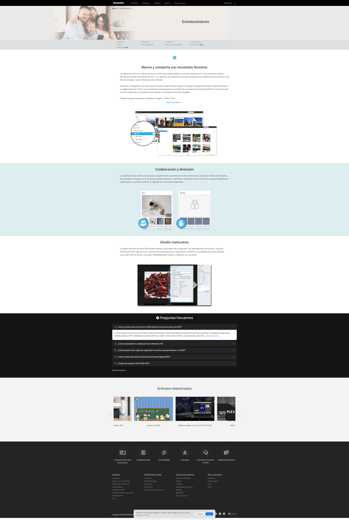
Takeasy (119, 44)
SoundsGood (121, 42)
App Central (148, 487)
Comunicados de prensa (184, 487)
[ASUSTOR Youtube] (220, 513)
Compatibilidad (117, 487)
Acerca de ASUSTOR (183, 478)
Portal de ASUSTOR (147, 44)
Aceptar (209, 514)
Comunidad (148, 484)
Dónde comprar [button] (180, 3)
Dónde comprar (213, 481)
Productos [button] (134, 3)
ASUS (210, 484)
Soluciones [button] (146, 3)
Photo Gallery (121, 47)
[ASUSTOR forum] (224, 513)
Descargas (116, 478)
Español (229, 3)
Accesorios (211, 478)
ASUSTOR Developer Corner (154, 490)
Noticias (178, 481)
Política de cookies (142, 515)
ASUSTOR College (150, 481)
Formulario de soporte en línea (122, 493)
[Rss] (215, 513)
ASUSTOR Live (195, 44)
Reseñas (178, 490)
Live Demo (147, 478)
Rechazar (200, 514)
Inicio (116, 8)
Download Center (196, 42)
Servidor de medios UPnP (173, 44)
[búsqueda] (235, 3)
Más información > (212, 336)
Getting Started (117, 496)
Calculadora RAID (118, 490)
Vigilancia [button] (157, 3)
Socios (210, 487)
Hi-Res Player (146, 42)
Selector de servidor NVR (121, 484)
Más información (173, 102)
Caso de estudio (181, 496)
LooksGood (169, 42)
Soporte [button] (168, 3)
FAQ (113, 498)
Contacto (179, 484)
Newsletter (179, 493)
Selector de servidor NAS (121, 481)
